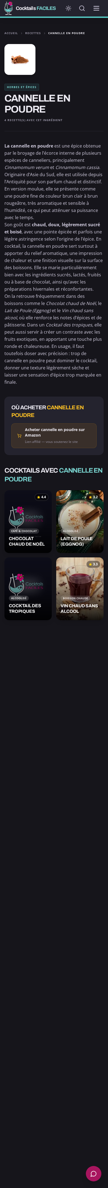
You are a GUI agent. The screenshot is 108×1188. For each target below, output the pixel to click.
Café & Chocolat (24, 531)
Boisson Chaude (75, 598)
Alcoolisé (70, 531)
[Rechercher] (82, 8)
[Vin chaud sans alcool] (80, 588)
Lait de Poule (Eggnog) (27, 310)
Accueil (11, 33)
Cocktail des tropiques (69, 325)
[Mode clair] (68, 8)
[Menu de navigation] (96, 8)
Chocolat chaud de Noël (71, 303)
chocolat (41, 282)
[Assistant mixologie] (93, 1173)
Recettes (33, 33)
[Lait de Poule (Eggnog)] (80, 521)
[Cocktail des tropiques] (28, 588)
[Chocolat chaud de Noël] (28, 521)
